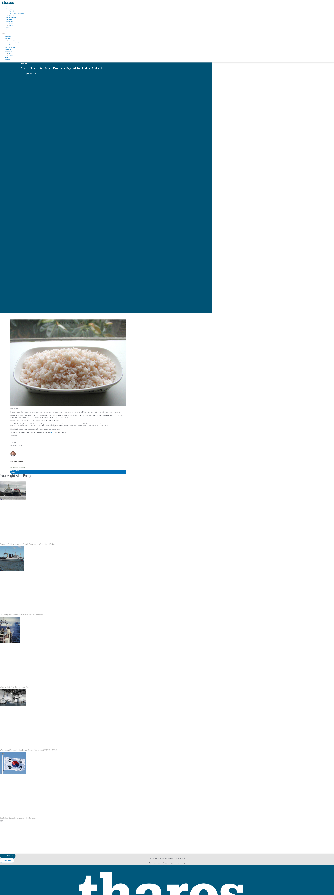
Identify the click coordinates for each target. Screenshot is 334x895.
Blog (7, 27)
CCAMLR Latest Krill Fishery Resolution (14, 687)
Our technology (11, 17)
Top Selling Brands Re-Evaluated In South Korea (18, 818)
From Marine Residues (16, 13)
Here (51, 432)
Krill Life (11, 15)
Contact (8, 30)
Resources (9, 21)
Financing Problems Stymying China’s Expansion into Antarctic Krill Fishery (28, 544)
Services (9, 7)
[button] (43, 33)
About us (9, 19)
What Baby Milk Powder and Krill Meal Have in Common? (21, 615)
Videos (11, 25)
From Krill (12, 11)
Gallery (11, 23)
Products (9, 9)
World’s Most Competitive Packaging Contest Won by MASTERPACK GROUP (28, 750)
